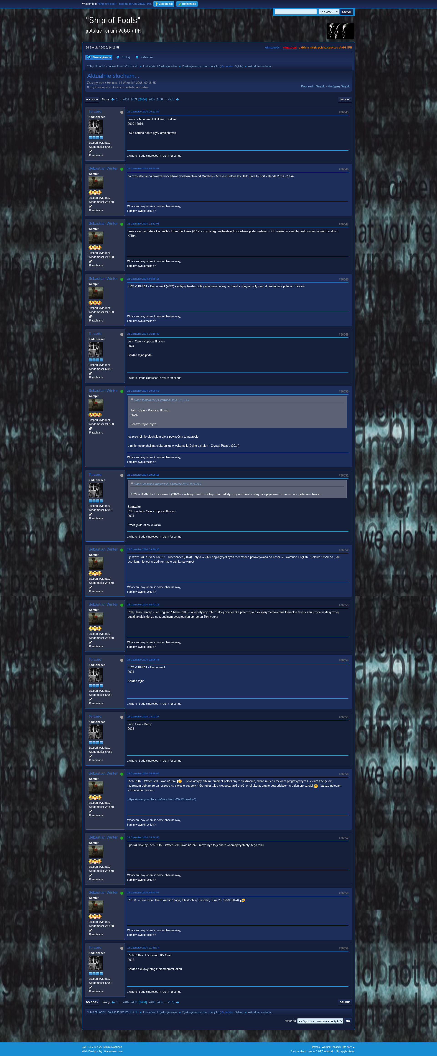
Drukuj (345, 99)
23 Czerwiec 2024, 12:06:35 (143, 659)
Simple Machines (112, 1047)
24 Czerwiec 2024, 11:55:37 (143, 947)
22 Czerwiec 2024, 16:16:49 (143, 333)
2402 (126, 99)
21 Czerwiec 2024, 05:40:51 (143, 168)
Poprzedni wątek (313, 86)
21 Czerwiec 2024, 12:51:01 (143, 223)
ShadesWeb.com (113, 1051)
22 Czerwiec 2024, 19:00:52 (143, 390)
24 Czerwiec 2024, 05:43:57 (143, 892)
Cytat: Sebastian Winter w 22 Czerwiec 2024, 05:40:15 (167, 484)
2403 (133, 99)
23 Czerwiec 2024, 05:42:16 (143, 604)
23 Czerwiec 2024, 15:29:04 (143, 773)
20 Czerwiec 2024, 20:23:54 (143, 111)
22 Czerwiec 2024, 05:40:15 (143, 278)
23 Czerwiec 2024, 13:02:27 (143, 716)
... (120, 99)
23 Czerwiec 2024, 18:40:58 (143, 837)
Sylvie (238, 66)
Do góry (92, 1002)
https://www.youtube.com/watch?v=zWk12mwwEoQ (162, 799)
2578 (171, 99)
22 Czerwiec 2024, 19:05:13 (143, 474)
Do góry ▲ (349, 1047)
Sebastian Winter (103, 168)
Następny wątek (339, 86)
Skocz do (290, 1021)
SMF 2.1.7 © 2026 (92, 1047)
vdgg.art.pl (290, 47)
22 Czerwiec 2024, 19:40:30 (143, 549)
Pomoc (316, 1047)
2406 (159, 99)
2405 (152, 99)
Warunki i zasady (331, 1047)
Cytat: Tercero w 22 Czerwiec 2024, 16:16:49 (161, 400)
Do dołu (92, 99)
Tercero (95, 111)
